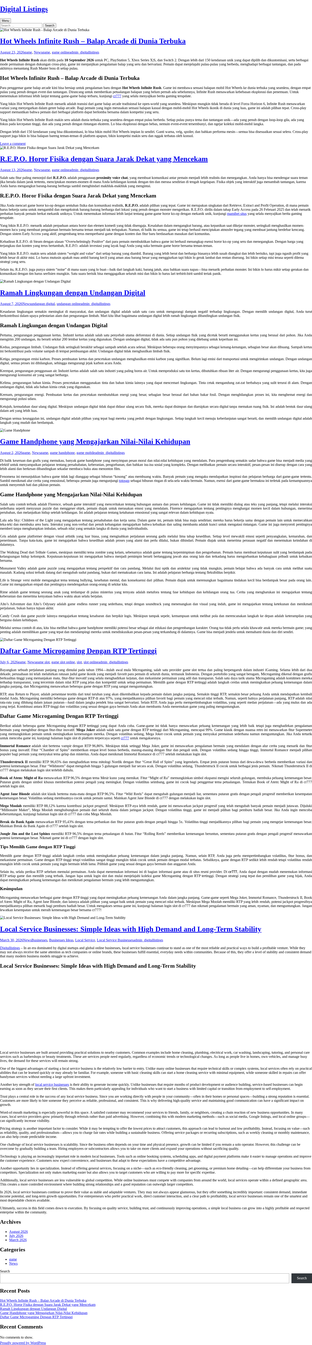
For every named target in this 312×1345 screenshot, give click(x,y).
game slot (43, 662)
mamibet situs (237, 214)
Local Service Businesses (115, 940)
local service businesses (52, 1084)
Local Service (85, 940)
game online (60, 52)
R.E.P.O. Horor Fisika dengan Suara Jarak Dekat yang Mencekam (104, 159)
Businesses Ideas (61, 940)
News (38, 52)
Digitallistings (10, 948)
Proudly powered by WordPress (23, 1343)
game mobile (86, 453)
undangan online (69, 304)
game (28, 52)
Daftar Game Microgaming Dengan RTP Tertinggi (78, 651)
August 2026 (18, 1232)
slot (79, 662)
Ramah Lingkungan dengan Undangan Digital (72, 293)
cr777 (117, 96)
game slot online (63, 662)
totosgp (124, 481)
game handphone (62, 453)
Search (5, 1271)
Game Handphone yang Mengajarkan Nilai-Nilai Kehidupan (95, 441)
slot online (91, 662)
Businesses (39, 940)
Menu (5, 20)
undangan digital (43, 304)
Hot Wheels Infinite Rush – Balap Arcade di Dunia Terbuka (93, 41)
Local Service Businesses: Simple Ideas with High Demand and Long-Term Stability (130, 929)
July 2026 (16, 1236)
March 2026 (18, 1240)
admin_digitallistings (84, 52)
